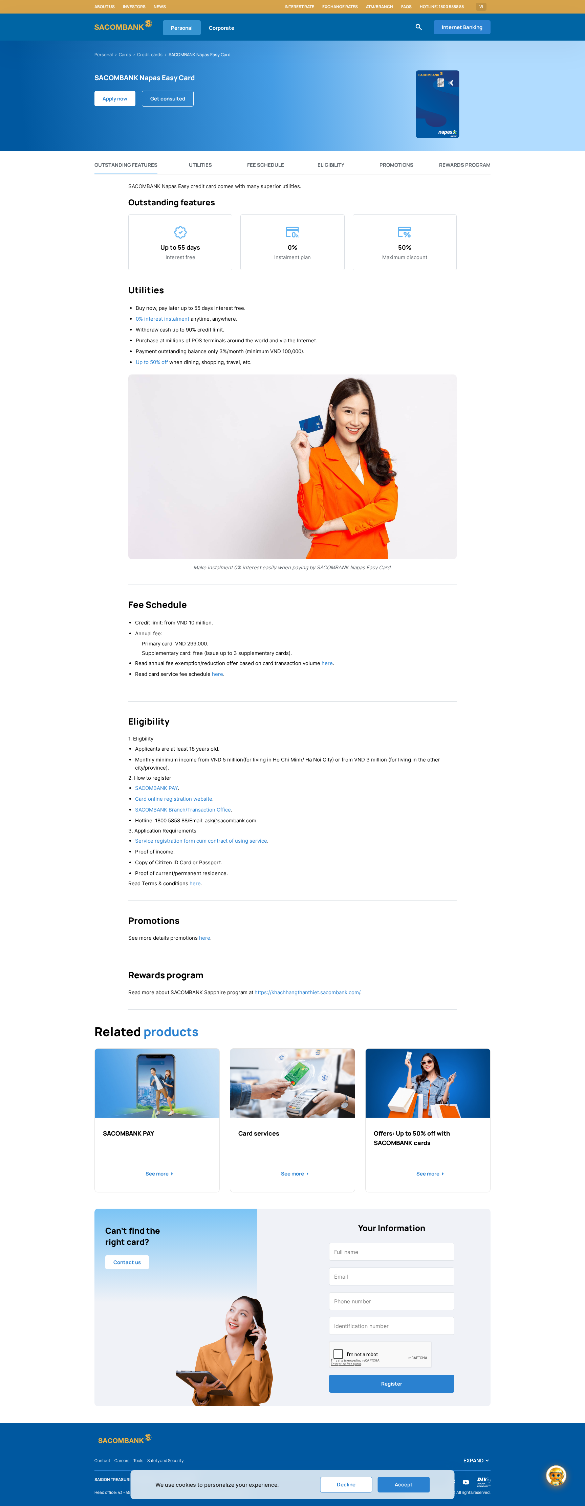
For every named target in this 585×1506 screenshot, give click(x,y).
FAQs (406, 6)
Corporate (221, 27)
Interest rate (299, 6)
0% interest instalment (162, 319)
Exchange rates (340, 6)
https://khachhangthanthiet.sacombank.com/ (307, 992)
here (327, 663)
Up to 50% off (152, 362)
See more (157, 1173)
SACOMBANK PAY (156, 788)
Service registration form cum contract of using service (201, 841)
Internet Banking (462, 27)
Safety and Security (165, 1460)
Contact (102, 1460)
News (160, 6)
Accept (404, 1484)
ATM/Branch (379, 6)
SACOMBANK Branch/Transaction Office (183, 809)
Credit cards (149, 54)
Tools (138, 1460)
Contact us (127, 1262)
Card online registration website (173, 799)
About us (104, 6)
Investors (134, 6)
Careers (121, 1460)
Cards (125, 54)
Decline (346, 1484)
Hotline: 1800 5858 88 (442, 6)
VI (481, 6)
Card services (258, 1133)
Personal (182, 27)
